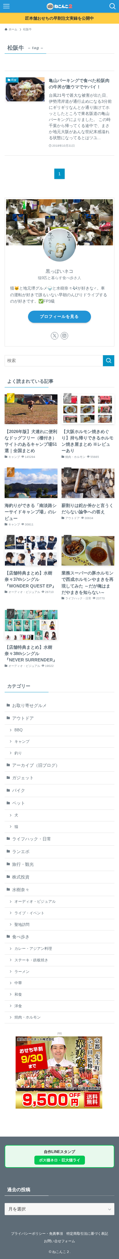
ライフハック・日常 (31, 839)
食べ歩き (20, 937)
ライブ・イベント (29, 913)
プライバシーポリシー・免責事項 (37, 1234)
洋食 (18, 1006)
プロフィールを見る (59, 316)
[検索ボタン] (112, 6)
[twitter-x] (54, 336)
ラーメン (21, 971)
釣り (18, 753)
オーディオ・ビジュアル (35, 901)
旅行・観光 (23, 864)
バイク (18, 790)
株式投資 (20, 877)
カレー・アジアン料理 (33, 948)
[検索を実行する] (108, 361)
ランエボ (20, 851)
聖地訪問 (21, 924)
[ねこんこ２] (60, 6)
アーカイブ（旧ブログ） (36, 765)
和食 (18, 994)
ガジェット (23, 777)
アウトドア (23, 718)
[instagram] (64, 336)
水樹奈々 (20, 889)
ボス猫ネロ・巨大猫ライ (59, 1160)
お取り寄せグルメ (29, 705)
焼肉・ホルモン (27, 1017)
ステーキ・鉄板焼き (31, 960)
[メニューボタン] (6, 6)
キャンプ (21, 741)
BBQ (18, 730)
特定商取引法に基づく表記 (87, 1234)
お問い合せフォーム (59, 1241)
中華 (18, 983)
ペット (18, 803)
